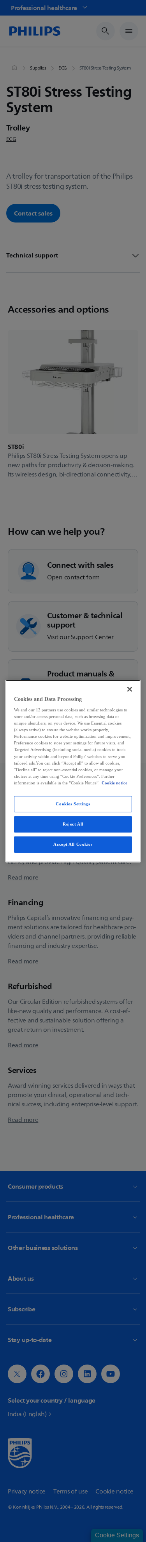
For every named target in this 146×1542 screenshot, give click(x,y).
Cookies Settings (73, 803)
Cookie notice (114, 783)
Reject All (73, 824)
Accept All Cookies (72, 844)
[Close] (129, 688)
